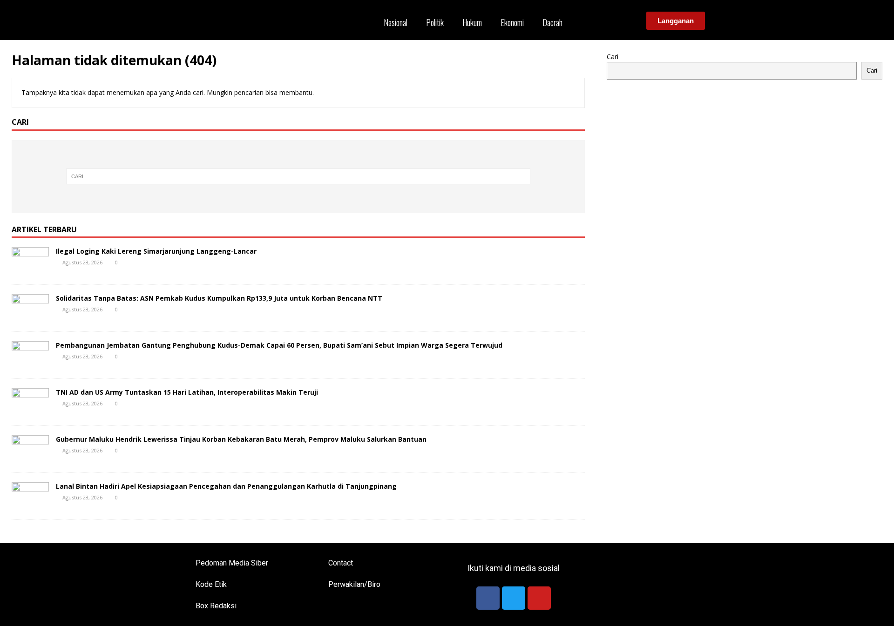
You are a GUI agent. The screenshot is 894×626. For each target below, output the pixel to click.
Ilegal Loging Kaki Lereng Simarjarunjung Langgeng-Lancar (156, 251)
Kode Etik (211, 584)
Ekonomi (512, 22)
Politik (435, 22)
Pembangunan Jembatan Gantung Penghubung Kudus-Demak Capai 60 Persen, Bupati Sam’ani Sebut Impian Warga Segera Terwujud (279, 345)
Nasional (395, 22)
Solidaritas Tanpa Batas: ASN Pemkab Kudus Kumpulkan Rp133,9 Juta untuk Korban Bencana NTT (219, 298)
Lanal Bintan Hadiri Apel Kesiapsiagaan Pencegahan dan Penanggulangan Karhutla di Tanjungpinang (226, 486)
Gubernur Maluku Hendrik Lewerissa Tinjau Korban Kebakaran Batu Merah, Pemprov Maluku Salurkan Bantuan (241, 439)
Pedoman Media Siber (232, 563)
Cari (612, 56)
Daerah (552, 22)
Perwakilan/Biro (354, 584)
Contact (340, 563)
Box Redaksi (216, 605)
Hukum (472, 22)
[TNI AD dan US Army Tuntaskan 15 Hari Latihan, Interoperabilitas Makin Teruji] (30, 410)
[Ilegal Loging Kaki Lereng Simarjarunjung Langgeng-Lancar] (30, 269)
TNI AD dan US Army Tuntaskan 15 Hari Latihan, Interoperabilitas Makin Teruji (187, 392)
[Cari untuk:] (298, 176)
